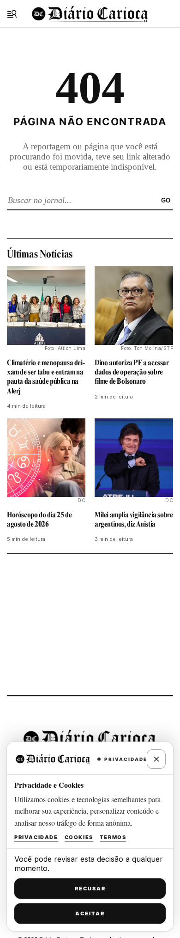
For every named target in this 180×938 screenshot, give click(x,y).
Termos (113, 837)
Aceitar (90, 913)
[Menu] (12, 14)
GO (165, 200)
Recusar (90, 888)
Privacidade (36, 837)
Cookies (79, 837)
